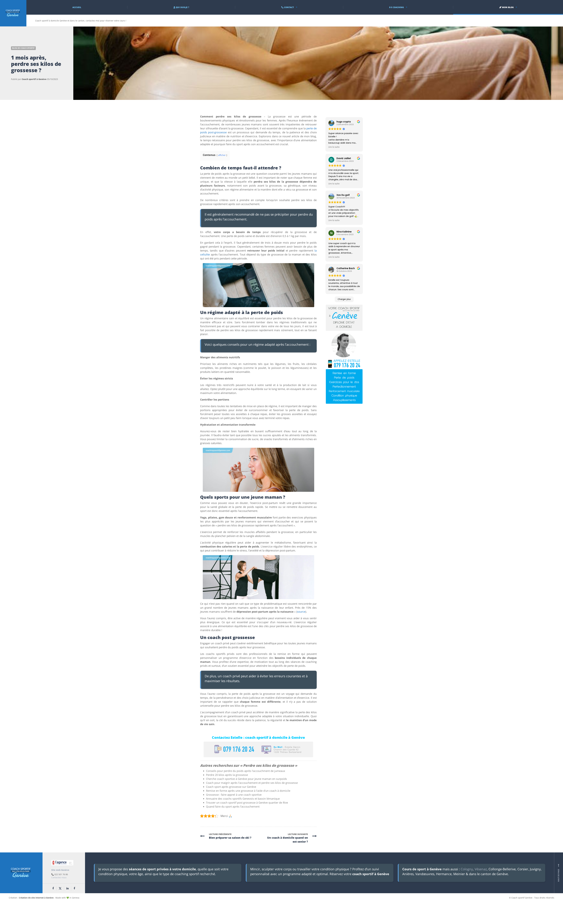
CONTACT (288, 7)
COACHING (398, 7)
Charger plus (344, 299)
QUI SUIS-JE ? (182, 7)
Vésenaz (481, 869)
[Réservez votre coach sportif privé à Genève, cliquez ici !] (344, 354)
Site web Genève (60, 870)
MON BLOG (507, 7)
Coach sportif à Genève (34, 79)
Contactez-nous (59, 877)
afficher (222, 155)
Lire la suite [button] (334, 147)
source (301, 611)
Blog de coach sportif (23, 48)
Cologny (467, 869)
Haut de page (558, 873)
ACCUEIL (76, 7)
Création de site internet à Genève (36, 897)
